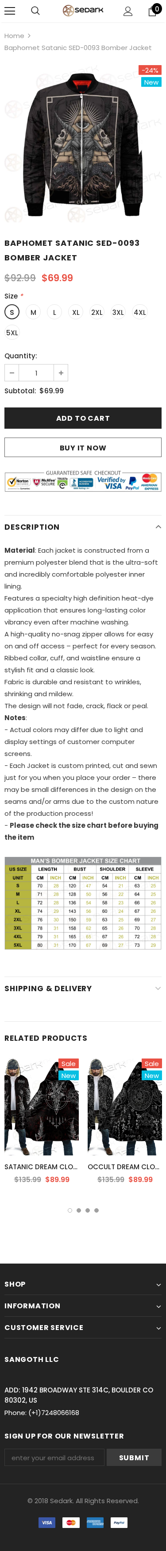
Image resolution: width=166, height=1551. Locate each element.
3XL (118, 312)
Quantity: (20, 356)
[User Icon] (128, 11)
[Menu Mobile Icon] (9, 11)
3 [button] (87, 1210)
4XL (140, 312)
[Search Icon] (35, 11)
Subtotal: (20, 391)
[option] (83, 143)
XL (76, 312)
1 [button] (70, 1210)
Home (14, 35)
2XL (97, 312)
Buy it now (83, 448)
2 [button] (79, 1210)
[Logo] (83, 10)
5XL (12, 332)
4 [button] (96, 1210)
